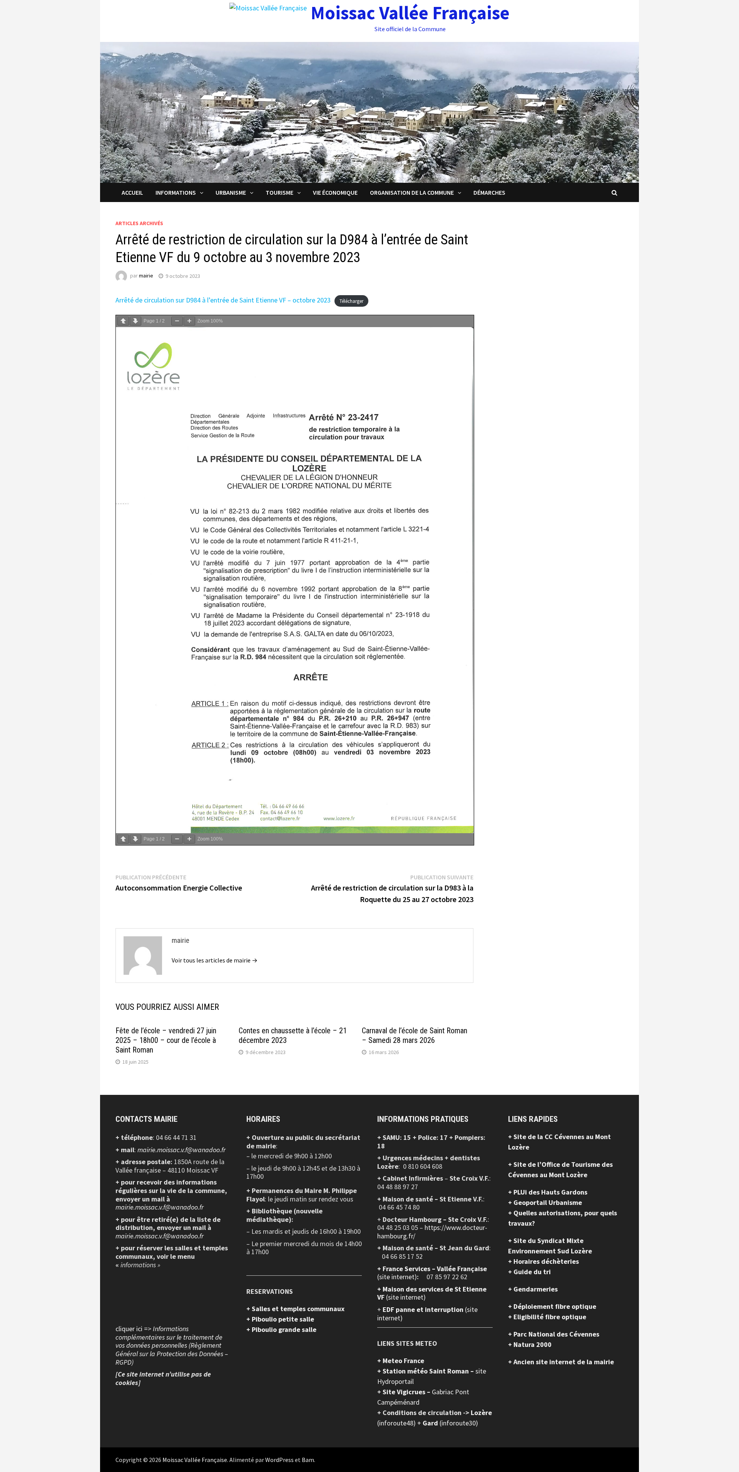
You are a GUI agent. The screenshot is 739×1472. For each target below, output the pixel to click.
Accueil (132, 192)
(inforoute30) (450, 1423)
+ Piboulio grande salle (281, 1329)
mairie (146, 275)
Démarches (489, 192)
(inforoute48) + (400, 1423)
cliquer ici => (171, 1345)
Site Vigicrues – (407, 1391)
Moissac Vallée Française (410, 12)
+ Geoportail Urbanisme (545, 1202)
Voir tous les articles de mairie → (214, 960)
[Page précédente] (123, 321)
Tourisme (279, 192)
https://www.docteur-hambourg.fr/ (432, 1231)
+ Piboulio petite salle (280, 1319)
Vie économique (335, 192)
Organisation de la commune (412, 192)
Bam (308, 1460)
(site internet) (397, 1276)
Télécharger (351, 300)
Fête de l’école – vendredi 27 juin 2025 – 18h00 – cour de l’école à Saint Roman (165, 1040)
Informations (175, 192)
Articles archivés (139, 223)
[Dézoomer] (177, 321)
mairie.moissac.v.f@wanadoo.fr (181, 1149)
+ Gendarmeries (533, 1289)
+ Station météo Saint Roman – (426, 1371)
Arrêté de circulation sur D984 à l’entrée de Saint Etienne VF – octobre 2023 (223, 300)
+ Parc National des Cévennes (553, 1334)
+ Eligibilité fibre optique (547, 1316)
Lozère (481, 1412)
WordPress (279, 1460)
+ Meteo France (400, 1360)
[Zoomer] (189, 321)
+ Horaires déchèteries (543, 1261)
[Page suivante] (135, 321)
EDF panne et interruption (424, 1309)
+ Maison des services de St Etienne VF (432, 1293)
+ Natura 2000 (530, 1344)
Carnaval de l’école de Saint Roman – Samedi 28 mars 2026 (414, 1035)
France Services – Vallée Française (435, 1268)
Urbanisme (231, 192)
